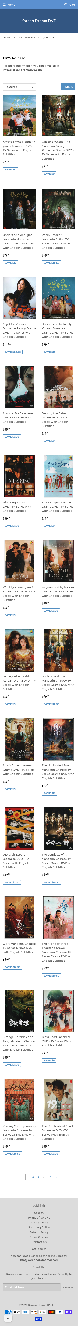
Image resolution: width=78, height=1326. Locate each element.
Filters (68, 86)
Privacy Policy (39, 1222)
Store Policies (39, 1237)
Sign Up (68, 1287)
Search (39, 1212)
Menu (11, 4)
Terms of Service (39, 1217)
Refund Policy (39, 1232)
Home (7, 37)
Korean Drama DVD (39, 21)
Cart (72, 4)
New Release (26, 37)
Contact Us (39, 1242)
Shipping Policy (39, 1227)
